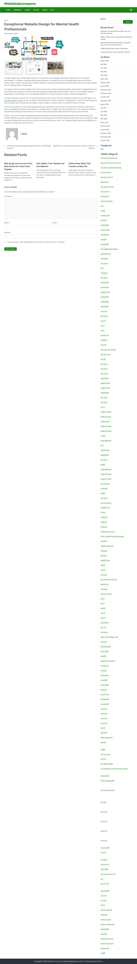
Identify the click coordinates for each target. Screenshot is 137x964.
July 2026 (104, 64)
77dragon (104, 273)
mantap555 (105, 196)
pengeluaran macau (108, 532)
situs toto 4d (105, 191)
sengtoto (104, 690)
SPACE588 (104, 869)
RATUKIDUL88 (106, 646)
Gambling (17, 10)
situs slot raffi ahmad (108, 350)
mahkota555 (105, 421)
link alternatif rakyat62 (109, 579)
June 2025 (104, 111)
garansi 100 (105, 884)
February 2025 (105, 126)
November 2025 (106, 93)
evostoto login (106, 919)
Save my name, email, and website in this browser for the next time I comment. (36, 242)
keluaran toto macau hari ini (111, 163)
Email (55, 223)
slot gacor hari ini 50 (108, 874)
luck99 (103, 608)
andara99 (104, 488)
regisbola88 (105, 891)
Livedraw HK (105, 215)
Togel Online (105, 230)
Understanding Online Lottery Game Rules (114, 48)
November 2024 (106, 137)
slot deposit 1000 (107, 764)
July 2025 (104, 108)
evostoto (104, 575)
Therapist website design (13, 100)
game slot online (107, 201)
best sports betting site (109, 158)
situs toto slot (105, 754)
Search (103, 19)
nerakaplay (105, 675)
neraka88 (104, 680)
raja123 (103, 436)
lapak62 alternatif (107, 546)
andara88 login (106, 441)
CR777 (103, 905)
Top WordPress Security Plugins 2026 (114, 769)
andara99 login (106, 426)
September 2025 (106, 100)
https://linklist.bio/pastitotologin (112, 536)
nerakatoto (105, 666)
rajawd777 (104, 517)
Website (7, 232)
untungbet (104, 259)
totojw (103, 512)
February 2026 (105, 82)
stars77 (103, 321)
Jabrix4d (104, 220)
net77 (103, 326)
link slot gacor (106, 354)
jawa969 (104, 541)
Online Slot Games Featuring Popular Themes (115, 52)
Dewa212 (104, 527)
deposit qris (105, 182)
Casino (27, 10)
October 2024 (105, 140)
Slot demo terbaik (107, 187)
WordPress (98, 961)
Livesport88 (105, 699)
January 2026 (105, 86)
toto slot (104, 896)
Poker (44, 10)
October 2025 (105, 97)
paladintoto (105, 623)
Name (7, 223)
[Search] (131, 9)
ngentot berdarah (107, 943)
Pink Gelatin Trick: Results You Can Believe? (50, 165)
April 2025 (104, 119)
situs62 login (105, 450)
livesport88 (105, 235)
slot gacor (104, 278)
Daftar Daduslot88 (107, 781)
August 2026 (105, 61)
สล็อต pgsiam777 (107, 737)
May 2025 (104, 115)
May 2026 (104, 71)
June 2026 (104, 68)
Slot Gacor (104, 263)
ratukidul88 (105, 685)
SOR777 (103, 759)
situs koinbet (105, 848)
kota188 (103, 656)
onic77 (103, 613)
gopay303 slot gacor (108, 661)
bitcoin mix (105, 373)
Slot (52, 10)
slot (102, 879)
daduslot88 (105, 378)
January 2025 (105, 129)
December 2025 (106, 90)
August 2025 (105, 104)
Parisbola (104, 860)
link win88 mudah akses (109, 249)
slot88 (103, 211)
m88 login (104, 915)
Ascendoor (80, 961)
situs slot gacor (106, 172)
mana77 (103, 852)
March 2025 (104, 122)
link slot (103, 802)
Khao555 (104, 733)
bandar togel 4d (106, 910)
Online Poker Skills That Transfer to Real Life (79, 165)
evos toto (104, 709)
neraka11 (104, 670)
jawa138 (103, 239)
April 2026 (104, 75)
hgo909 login (105, 560)
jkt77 (102, 268)
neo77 (103, 407)
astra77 (103, 618)
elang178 (104, 934)
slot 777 (103, 627)
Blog (6, 20)
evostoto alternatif (107, 924)
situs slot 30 (105, 864)
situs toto (104, 311)
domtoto (104, 555)
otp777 (103, 728)
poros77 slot (105, 694)
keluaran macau (106, 594)
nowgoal (104, 522)
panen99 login (106, 254)
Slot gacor (104, 316)
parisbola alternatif (107, 790)
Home (8, 10)
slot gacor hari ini (107, 177)
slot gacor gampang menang (111, 168)
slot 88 (103, 359)
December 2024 (106, 133)
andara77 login (106, 412)
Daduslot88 (105, 776)
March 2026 (104, 79)
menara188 (105, 651)
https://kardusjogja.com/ (109, 637)
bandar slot (105, 335)
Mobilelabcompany (20, 4)
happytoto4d (105, 292)
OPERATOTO (105, 508)
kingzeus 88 (105, 948)
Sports (36, 10)
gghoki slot (104, 584)
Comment (8, 196)
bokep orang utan (107, 939)
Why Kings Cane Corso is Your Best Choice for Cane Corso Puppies (18, 166)
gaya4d (103, 742)
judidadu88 (105, 225)
